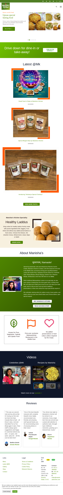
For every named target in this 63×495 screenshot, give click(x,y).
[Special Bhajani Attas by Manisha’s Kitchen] (30, 123)
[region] (31, 22)
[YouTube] (53, 1)
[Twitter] (46, 1)
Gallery (5, 466)
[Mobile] (38, 490)
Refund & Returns (27, 469)
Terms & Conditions (27, 461)
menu (52, 276)
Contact (5, 471)
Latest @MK (6, 464)
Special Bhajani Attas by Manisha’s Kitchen (30, 140)
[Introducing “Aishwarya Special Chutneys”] (31, 170)
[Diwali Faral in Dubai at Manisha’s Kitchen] (30, 83)
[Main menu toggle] (61, 7)
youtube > (38, 393)
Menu (4, 461)
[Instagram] (49, 1)
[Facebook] (42, 1)
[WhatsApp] (56, 1)
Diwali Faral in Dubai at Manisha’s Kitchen (31, 101)
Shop (4, 469)
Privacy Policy (26, 464)
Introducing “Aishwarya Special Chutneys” (31, 194)
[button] (56, 7)
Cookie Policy (26, 466)
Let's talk (49, 490)
